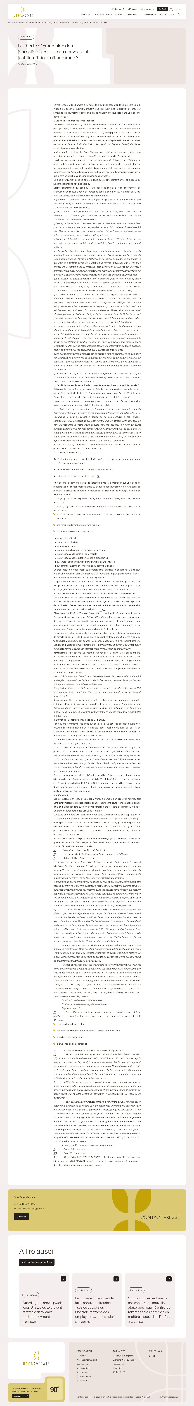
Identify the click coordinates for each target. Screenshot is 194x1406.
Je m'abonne (18, 1396)
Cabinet (85, 14)
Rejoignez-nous (147, 9)
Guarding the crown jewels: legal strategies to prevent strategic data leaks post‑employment (42, 1310)
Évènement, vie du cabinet (124, 1360)
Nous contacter (83, 1380)
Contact (162, 9)
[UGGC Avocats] (23, 12)
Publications (118, 1364)
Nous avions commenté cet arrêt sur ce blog (77, 723)
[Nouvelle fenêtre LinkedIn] (150, 1356)
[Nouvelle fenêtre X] (154, 1356)
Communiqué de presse (123, 1355)
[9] (66, 696)
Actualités (166, 14)
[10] (64, 715)
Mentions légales (84, 1397)
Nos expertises (83, 1368)
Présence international (87, 1360)
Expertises (132, 14)
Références (132, 9)
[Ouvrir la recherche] (179, 14)
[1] (139, 104)
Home (10, 22)
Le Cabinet (81, 1355)
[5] (98, 476)
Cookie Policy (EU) (143, 1397)
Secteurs (149, 14)
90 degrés (116, 9)
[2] (111, 132)
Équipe (119, 14)
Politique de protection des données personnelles (113, 1397)
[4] (128, 397)
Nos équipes (82, 1364)
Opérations (118, 1368)
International (102, 14)
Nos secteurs (83, 1372)
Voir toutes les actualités (37, 1262)
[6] (104, 609)
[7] (67, 629)
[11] (103, 723)
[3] (103, 397)
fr (177, 9)
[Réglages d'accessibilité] (171, 9)
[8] (81, 636)
